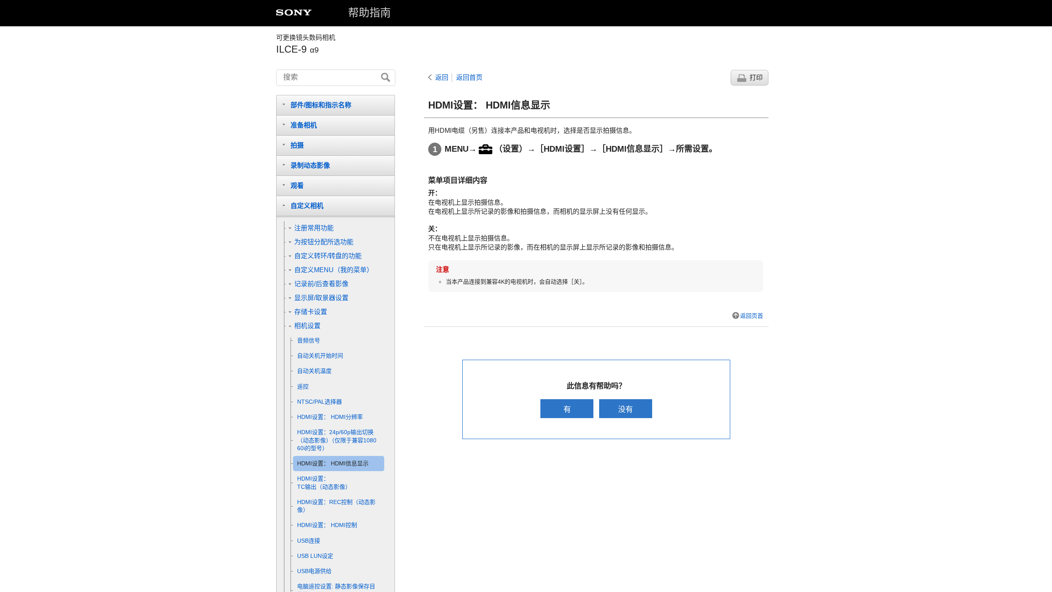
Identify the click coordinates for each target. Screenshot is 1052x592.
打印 (756, 77)
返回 (441, 77)
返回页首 (751, 315)
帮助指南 (369, 13)
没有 (625, 409)
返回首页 (469, 77)
